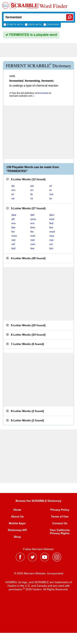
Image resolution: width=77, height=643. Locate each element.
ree (51, 240)
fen (51, 227)
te (50, 198)
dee (13, 214)
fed (51, 223)
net (13, 240)
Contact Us (59, 523)
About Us (17, 516)
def (32, 214)
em (13, 190)
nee (51, 235)
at (30, 94)
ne (13, 198)
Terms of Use (60, 516)
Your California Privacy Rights (60, 531)
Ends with (35, 24)
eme (33, 219)
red (32, 240)
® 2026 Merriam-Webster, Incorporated (38, 573)
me (51, 194)
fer (13, 231)
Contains (53, 24)
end (51, 219)
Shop (17, 536)
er (50, 190)
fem (32, 227)
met (32, 235)
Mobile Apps (17, 523)
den (51, 214)
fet (32, 231)
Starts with (15, 24)
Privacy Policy (59, 509)
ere (13, 223)
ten (51, 248)
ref (13, 244)
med (52, 231)
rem (32, 244)
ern (32, 223)
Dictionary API (17, 530)
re (31, 198)
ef (50, 185)
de (13, 185)
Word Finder (53, 6)
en (32, 190)
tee (32, 248)
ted (13, 248)
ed (32, 185)
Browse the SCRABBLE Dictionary (38, 500)
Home (17, 509)
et (12, 194)
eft (13, 219)
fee (13, 227)
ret (51, 244)
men (14, 235)
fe (31, 194)
